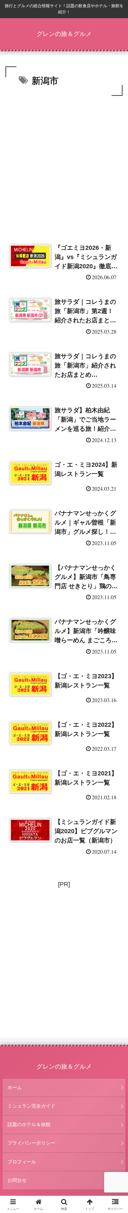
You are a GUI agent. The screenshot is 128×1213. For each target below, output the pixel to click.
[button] (114, 991)
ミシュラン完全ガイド (31, 1106)
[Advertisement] (64, 165)
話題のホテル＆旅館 (29, 1124)
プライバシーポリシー (31, 1143)
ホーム (15, 1087)
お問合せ (17, 1180)
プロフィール (22, 1161)
